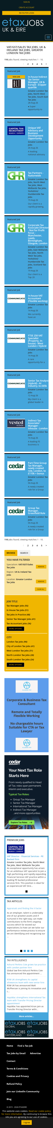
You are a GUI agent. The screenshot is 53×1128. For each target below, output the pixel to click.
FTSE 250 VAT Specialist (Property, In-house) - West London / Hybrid (37, 341)
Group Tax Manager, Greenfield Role (36, 510)
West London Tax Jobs (20, 650)
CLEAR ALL (40, 589)
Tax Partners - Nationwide (35, 174)
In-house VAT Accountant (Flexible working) (38, 298)
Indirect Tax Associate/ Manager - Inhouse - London (38, 424)
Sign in (26, 2)
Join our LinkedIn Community (23, 1091)
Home (10, 1045)
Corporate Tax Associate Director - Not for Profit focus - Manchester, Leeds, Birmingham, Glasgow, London (38, 234)
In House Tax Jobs (17, 610)
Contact (11, 1060)
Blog (9, 1099)
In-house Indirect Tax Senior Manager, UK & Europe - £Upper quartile (37, 82)
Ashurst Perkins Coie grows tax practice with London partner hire (26, 966)
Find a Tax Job (25, 1045)
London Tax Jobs (17, 641)
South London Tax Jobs (20, 659)
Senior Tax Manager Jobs (21, 619)
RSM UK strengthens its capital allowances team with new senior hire (25, 981)
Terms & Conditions (17, 1068)
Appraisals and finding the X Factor (24, 908)
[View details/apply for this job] (16, 83)
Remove (41, 567)
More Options (15, 628)
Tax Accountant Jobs (19, 623)
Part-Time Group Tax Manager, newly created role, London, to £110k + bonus (37, 468)
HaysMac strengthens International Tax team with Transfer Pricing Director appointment (26, 1000)
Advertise (35, 1053)
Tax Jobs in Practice (18, 614)
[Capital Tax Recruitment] (26, 848)
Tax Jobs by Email (16, 1053)
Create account (26, 7)
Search (24, 552)
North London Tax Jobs (20, 655)
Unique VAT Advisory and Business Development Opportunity (35, 133)
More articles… (26, 1016)
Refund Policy (14, 1083)
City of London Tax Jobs (20, 646)
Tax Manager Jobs (17, 605)
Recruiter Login (26, 13)
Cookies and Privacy (18, 1076)
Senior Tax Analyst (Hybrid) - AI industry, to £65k (38, 383)
